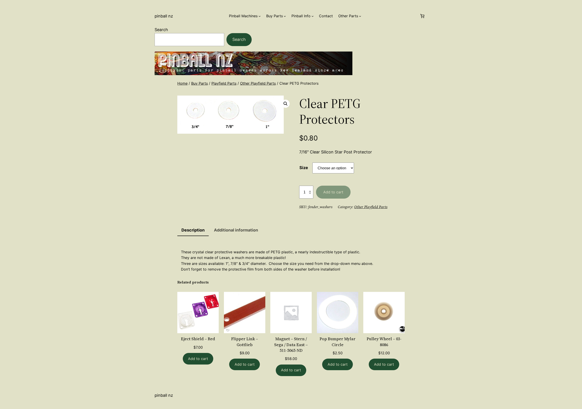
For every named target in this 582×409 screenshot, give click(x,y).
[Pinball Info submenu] (312, 16)
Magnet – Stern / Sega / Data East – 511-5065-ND (291, 344)
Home (182, 83)
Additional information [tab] (236, 230)
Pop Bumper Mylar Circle (338, 341)
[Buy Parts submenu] (285, 16)
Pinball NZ (164, 16)
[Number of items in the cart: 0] (422, 16)
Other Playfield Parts (258, 83)
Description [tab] (193, 230)
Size (303, 167)
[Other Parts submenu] (360, 16)
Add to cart (333, 192)
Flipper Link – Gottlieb (244, 341)
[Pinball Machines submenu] (259, 16)
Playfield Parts (223, 83)
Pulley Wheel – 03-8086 (384, 341)
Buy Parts (199, 83)
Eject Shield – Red (198, 339)
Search (161, 29)
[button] (285, 104)
